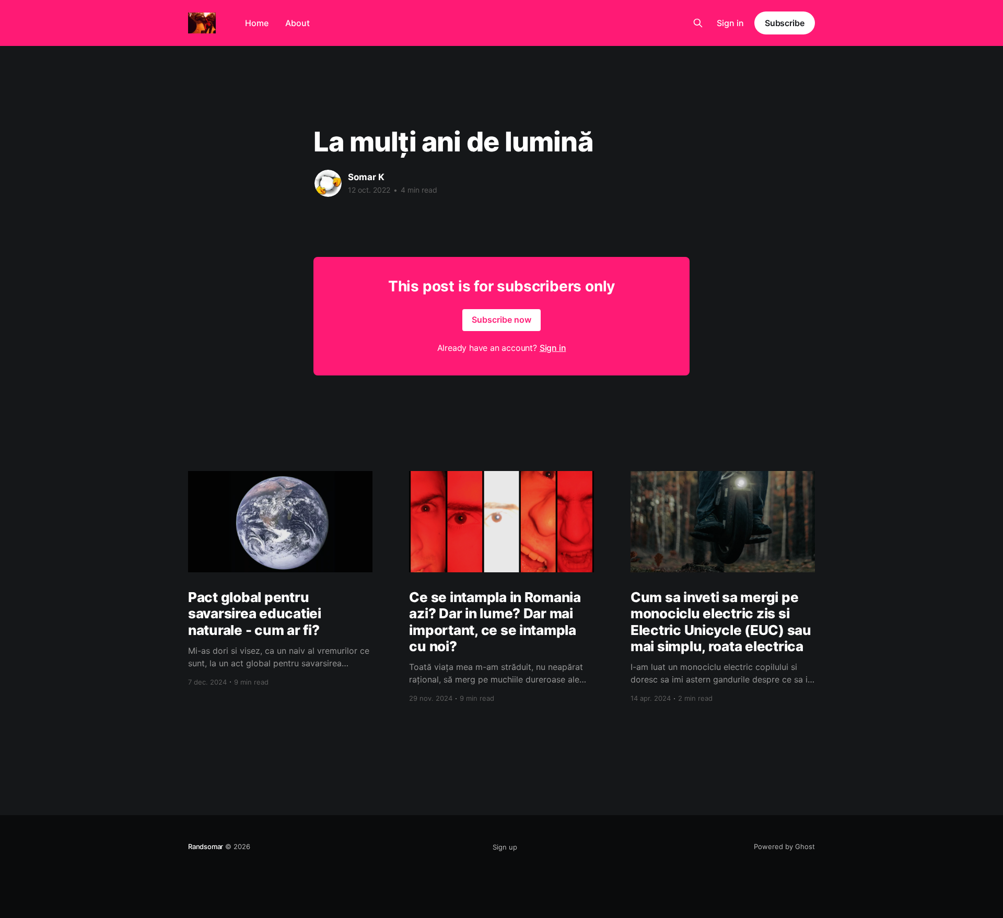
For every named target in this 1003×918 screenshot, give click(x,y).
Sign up (505, 847)
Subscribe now (501, 319)
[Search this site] (698, 23)
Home (257, 23)
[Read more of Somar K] (328, 183)
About (297, 23)
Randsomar (205, 846)
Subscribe (784, 23)
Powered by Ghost (784, 846)
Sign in (730, 23)
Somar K (366, 177)
